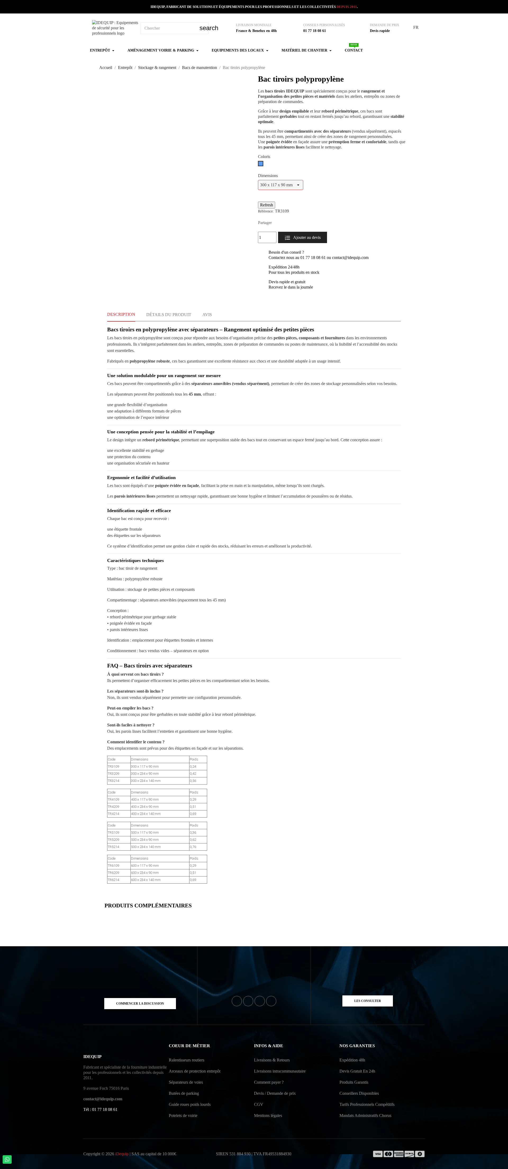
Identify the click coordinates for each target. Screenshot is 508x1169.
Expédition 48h (352, 1060)
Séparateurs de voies (186, 1082)
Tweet (286, 222)
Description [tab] (121, 314)
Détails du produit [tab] (168, 314)
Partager (278, 222)
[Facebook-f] (237, 1001)
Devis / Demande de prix (275, 1093)
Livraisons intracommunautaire (280, 1071)
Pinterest (294, 222)
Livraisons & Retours (272, 1060)
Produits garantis (353, 1082)
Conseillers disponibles (359, 1093)
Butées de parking (184, 1093)
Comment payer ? (269, 1082)
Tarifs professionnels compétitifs (366, 1104)
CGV (258, 1104)
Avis (207, 314)
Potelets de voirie (183, 1115)
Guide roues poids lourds (190, 1104)
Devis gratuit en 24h (357, 1071)
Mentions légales (268, 1115)
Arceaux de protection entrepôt (194, 1071)
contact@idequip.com (102, 1099)
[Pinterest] (271, 1001)
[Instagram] (260, 1001)
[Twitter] (248, 1001)
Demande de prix (384, 25)
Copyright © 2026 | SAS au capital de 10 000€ (129, 1154)
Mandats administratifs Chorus (365, 1115)
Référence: (266, 211)
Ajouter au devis (306, 237)
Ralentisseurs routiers (186, 1060)
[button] (140, 1003)
